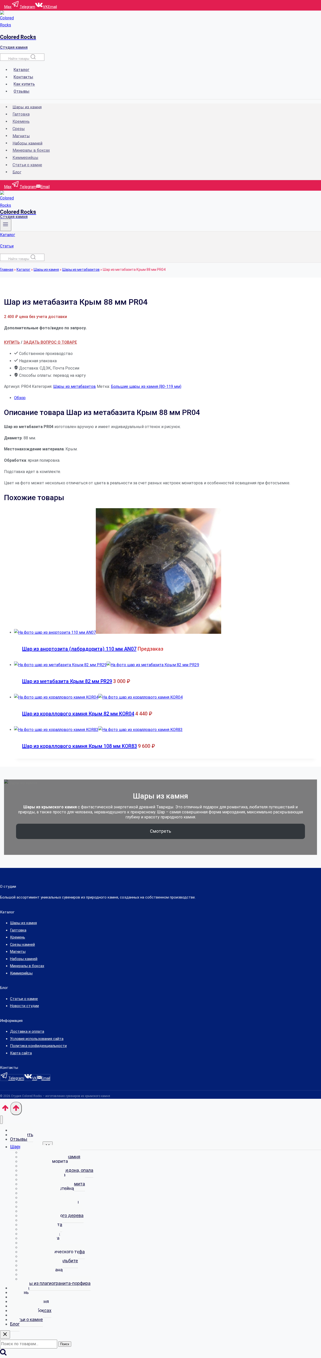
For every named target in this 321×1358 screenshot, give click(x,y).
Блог (17, 172)
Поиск (64, 1344)
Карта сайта (21, 1053)
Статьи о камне (27, 165)
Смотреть (160, 831)
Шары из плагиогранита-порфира (55, 1283)
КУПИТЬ (12, 342)
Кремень (21, 121)
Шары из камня (27, 107)
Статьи (7, 246)
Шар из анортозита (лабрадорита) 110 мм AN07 (79, 649)
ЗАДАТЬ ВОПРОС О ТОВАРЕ (50, 342)
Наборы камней (27, 143)
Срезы (19, 128)
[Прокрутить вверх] (5, 1109)
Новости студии (24, 1006)
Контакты (23, 77)
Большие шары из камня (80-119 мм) (146, 386)
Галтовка (21, 114)
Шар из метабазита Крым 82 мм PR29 (67, 681)
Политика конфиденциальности (38, 1045)
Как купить (24, 84)
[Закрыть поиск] (5, 1334)
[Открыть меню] (5, 225)
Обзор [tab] (20, 397)
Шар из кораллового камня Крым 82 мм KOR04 (78, 714)
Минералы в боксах (31, 150)
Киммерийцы (25, 157)
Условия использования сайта (36, 1038)
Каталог (21, 69)
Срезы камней (22, 944)
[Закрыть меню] (1, 1120)
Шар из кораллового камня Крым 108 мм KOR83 (79, 746)
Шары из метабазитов (81, 270)
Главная (6, 270)
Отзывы (21, 91)
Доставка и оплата (27, 1031)
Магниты (21, 135)
